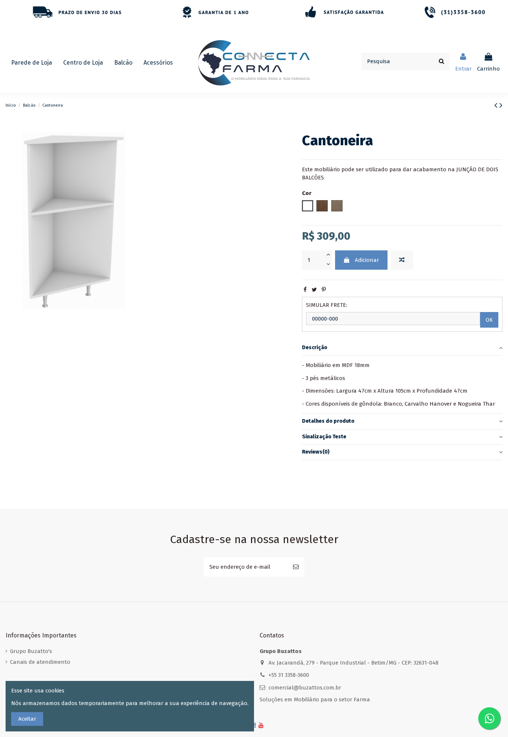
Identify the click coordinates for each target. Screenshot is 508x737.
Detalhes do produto (328, 421)
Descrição (314, 347)
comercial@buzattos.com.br (305, 687)
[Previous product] (496, 105)
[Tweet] (314, 289)
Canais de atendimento (40, 662)
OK (489, 319)
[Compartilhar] (305, 289)
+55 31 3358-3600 (289, 675)
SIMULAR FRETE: (326, 305)
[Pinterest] (324, 289)
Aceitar (27, 718)
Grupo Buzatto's (31, 651)
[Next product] (500, 105)
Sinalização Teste (324, 437)
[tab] (402, 348)
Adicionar (367, 260)
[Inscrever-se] (295, 567)
